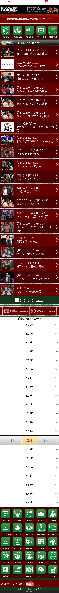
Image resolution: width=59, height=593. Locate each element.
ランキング (29, 37)
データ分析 (18, 548)
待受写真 (29, 548)
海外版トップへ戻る (13, 584)
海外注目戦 (18, 37)
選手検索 (53, 520)
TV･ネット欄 (41, 37)
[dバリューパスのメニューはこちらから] (50, 1)
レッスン (41, 576)
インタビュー (53, 534)
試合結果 (18, 520)
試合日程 (6, 520)
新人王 (29, 520)
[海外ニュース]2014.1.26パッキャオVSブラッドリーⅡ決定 (34, 227)
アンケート (18, 576)
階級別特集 (53, 37)
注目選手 (53, 548)
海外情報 (6, 37)
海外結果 (18, 562)
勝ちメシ (29, 576)
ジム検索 (41, 548)
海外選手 (29, 562)
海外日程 (6, 562)
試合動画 (6, 548)
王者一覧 (18, 534)
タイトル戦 (29, 534)
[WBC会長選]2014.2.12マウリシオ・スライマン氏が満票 (35, 127)
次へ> (39, 300)
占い (53, 576)
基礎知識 (6, 576)
